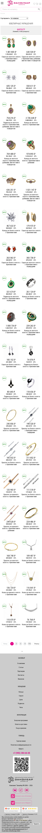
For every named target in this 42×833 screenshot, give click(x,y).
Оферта (21, 749)
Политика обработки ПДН (11, 831)
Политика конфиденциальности (21, 745)
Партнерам (21, 671)
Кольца (21, 692)
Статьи (21, 667)
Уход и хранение (21, 728)
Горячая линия (21, 741)
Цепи (21, 699)
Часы (21, 707)
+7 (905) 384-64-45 (21, 753)
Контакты (21, 675)
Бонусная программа (21, 720)
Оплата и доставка (21, 724)
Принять (36, 824)
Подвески (21, 703)
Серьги (21, 696)
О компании (21, 663)
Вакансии (21, 679)
